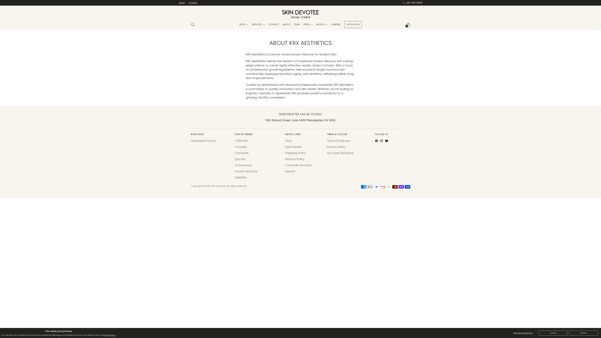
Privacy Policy (336, 147)
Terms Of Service (338, 141)
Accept (553, 333)
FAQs (288, 141)
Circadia (241, 147)
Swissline (241, 177)
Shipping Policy (295, 153)
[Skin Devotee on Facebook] (377, 141)
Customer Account (298, 165)
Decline (583, 333)
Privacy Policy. (109, 335)
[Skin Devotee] (300, 14)
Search (290, 171)
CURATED (241, 141)
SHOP (182, 3)
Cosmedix (242, 153)
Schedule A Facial (203, 141)
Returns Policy (294, 159)
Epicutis (240, 159)
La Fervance (243, 165)
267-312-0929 (414, 3)
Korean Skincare (246, 171)
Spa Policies (293, 147)
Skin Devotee (218, 186)
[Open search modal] (193, 24)
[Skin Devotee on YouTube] (387, 141)
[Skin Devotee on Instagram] (382, 141)
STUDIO (193, 3)
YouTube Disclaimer (340, 153)
